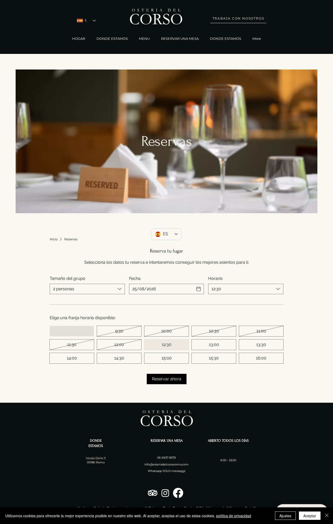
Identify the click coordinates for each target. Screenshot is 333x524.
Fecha (134, 278)
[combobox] (87, 289)
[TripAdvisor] (153, 493)
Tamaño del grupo (67, 278)
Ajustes (285, 515)
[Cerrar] (327, 516)
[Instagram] (165, 493)
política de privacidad (233, 515)
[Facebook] (178, 493)
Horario (215, 278)
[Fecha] (198, 289)
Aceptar (309, 515)
